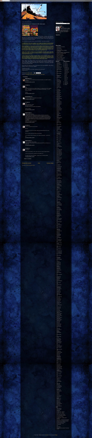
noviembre (66, 69)
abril (65, 76)
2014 (65, 64)
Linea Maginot (59, 237)
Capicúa (58, 113)
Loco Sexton (59, 244)
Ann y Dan (58, 82)
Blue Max (58, 107)
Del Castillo (58, 150)
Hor (57, 217)
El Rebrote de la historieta (61, 46)
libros (57, 236)
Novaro (58, 297)
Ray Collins (58, 329)
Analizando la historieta (59, 81)
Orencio (58, 301)
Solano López (42, 74)
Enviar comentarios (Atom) (31, 165)
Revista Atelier (59, 334)
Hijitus (58, 212)
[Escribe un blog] (37, 73)
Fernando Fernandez (58, 184)
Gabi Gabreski (59, 199)
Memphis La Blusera (58, 278)
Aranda (58, 89)
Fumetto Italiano (59, 197)
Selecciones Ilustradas (58, 356)
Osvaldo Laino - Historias (60, 411)
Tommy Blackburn (58, 389)
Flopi (57, 192)
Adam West (58, 64)
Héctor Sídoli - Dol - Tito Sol (59, 209)
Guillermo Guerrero (58, 207)
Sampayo (58, 351)
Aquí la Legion (59, 87)
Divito (57, 156)
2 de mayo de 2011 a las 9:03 (29, 137)
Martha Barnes (27, 78)
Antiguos (58, 86)
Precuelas (58, 325)
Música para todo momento (61, 414)
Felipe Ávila (58, 182)
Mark (57, 271)
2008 (65, 84)
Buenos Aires (59, 108)
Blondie (58, 106)
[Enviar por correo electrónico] (36, 73)
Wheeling (58, 402)
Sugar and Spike (59, 375)
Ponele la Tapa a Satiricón (59, 320)
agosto (65, 73)
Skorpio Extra (59, 366)
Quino (58, 328)
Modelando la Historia (59, 287)
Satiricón (58, 353)
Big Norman (58, 101)
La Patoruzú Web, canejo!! (61, 57)
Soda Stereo (59, 367)
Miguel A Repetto (59, 280)
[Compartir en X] (38, 73)
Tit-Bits (58, 387)
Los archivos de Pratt (60, 416)
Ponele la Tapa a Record (33, 74)
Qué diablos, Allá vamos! (60, 60)
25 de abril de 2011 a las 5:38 (29, 109)
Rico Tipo (58, 338)
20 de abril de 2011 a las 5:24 (29, 93)
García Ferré (59, 203)
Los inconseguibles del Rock (61, 415)
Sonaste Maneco (59, 371)
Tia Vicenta (58, 385)
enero (65, 80)
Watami (58, 401)
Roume (58, 344)
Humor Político (59, 219)
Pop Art (58, 321)
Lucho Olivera (59, 255)
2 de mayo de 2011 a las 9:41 (29, 156)
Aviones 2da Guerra (59, 95)
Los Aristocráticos (59, 246)
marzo (65, 77)
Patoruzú (58, 308)
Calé (57, 111)
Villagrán (58, 396)
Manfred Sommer (58, 266)
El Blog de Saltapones (60, 55)
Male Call (58, 264)
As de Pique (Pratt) (58, 91)
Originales (58, 302)
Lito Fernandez (59, 240)
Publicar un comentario (27, 158)
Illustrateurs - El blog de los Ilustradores (63, 419)
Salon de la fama (59, 349)
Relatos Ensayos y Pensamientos (59, 331)
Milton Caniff (59, 282)
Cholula (58, 127)
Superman (58, 377)
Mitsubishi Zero (59, 284)
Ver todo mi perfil (58, 32)
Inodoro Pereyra (59, 221)
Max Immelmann (59, 274)
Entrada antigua (50, 163)
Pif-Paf (58, 310)
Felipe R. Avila (27, 112)
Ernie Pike (58, 180)
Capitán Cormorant (58, 115)
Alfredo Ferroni (59, 77)
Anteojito (58, 83)
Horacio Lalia (59, 218)
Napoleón (58, 291)
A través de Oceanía (58, 63)
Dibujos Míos (59, 154)
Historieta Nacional (58, 214)
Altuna (58, 79)
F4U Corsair (58, 181)
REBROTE (58, 410)
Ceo (57, 119)
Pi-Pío (58, 309)
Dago (57, 144)
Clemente (58, 131)
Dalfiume (58, 145)
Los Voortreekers (59, 253)
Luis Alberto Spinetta (58, 258)
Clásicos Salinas (59, 129)
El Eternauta (27, 74)
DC (57, 148)
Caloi (57, 112)
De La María (58, 149)
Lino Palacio (58, 239)
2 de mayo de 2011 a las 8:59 (29, 122)
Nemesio (58, 292)
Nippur (58, 293)
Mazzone (58, 276)
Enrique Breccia (59, 178)
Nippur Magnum (59, 294)
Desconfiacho (59, 153)
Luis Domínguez (59, 259)
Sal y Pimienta (59, 347)
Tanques (58, 380)
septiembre (66, 72)
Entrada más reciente (26, 163)
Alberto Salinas (59, 71)
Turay (57, 394)
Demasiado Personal (60, 54)
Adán (57, 65)
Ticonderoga (58, 386)
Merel (57, 279)
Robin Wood (58, 341)
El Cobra (58, 164)
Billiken (58, 105)
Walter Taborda (59, 408)
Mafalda (58, 263)
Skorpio (39, 74)
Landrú (58, 233)
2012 (65, 65)
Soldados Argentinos (58, 370)
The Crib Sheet (59, 409)
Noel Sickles (59, 296)
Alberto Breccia (59, 69)
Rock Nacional (59, 342)
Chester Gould (59, 124)
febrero (65, 78)
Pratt (57, 322)
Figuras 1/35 (59, 185)
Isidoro (58, 223)
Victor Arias (58, 395)
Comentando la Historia (59, 133)
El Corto (58, 165)
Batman (58, 100)
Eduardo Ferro (59, 162)
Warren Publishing (58, 398)
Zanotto (58, 404)
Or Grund (58, 300)
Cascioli (58, 118)
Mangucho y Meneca (58, 268)
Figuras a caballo (58, 187)
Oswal (58, 303)
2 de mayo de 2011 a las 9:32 (29, 145)
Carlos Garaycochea (59, 117)
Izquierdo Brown (59, 224)
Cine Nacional (59, 424)
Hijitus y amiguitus (59, 56)
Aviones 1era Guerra (59, 93)
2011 (65, 66)
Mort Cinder (58, 288)
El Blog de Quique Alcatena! (61, 422)
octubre (65, 70)
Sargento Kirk (59, 352)
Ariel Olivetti (58, 426)
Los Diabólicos (59, 248)
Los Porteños (59, 250)
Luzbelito (58, 262)
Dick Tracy (58, 155)
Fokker (58, 193)
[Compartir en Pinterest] (40, 73)
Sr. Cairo (26, 85)
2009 (65, 83)
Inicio (39, 163)
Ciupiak (58, 128)
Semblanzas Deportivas (59, 358)
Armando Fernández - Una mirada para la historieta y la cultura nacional (63, 53)
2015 (65, 62)
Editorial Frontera (58, 161)
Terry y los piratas (58, 384)
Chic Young (58, 126)
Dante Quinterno (59, 146)
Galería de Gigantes (58, 202)
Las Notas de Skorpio (59, 235)
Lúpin (57, 261)
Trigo (57, 392)
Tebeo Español (59, 381)
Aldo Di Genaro (59, 73)
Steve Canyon (59, 373)
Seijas (58, 354)
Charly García (59, 122)
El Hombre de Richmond (59, 168)
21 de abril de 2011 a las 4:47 (29, 99)
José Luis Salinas (58, 229)
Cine (57, 425)
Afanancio (58, 68)
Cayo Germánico (28, 96)
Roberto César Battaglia (59, 340)
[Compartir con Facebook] (39, 73)
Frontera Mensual (58, 196)
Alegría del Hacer (59, 49)
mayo (65, 74)
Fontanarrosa (59, 194)
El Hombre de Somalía (59, 170)
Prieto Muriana (59, 326)
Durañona (58, 159)
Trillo (57, 393)
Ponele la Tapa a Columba (59, 314)
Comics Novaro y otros (60, 423)
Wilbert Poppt (59, 403)
